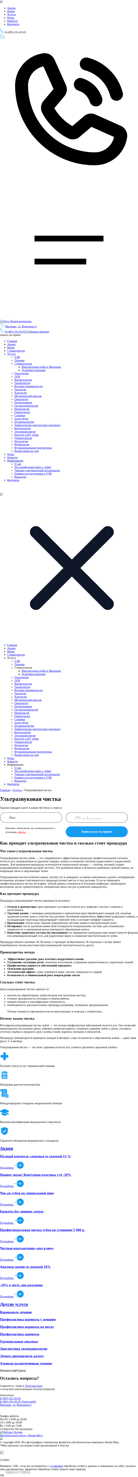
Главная (12, 341)
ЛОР (17, 376)
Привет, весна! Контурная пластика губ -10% (35, 1175)
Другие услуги (14, 1304)
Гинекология (22, 383)
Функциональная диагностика (33, 447)
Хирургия (20, 392)
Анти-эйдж (21, 418)
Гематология (22, 412)
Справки (19, 415)
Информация (15, 460)
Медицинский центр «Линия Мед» (21, 1435)
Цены (10, 17)
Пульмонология (24, 421)
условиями (56, 1465)
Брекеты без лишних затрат (22, 1211)
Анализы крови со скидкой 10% (25, 1267)
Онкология (21, 399)
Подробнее (7, 1167)
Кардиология (22, 428)
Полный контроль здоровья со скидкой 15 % (35, 1156)
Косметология (23, 379)
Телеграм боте (33, 1385)
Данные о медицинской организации (37, 470)
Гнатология (21, 373)
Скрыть (21, 1370)
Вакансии (20, 476)
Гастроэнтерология (26, 405)
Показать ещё (8, 1370)
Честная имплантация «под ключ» (27, 1248)
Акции (11, 8)
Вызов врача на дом (26, 451)
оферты (22, 832)
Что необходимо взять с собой (32, 467)
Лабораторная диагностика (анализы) (37, 425)
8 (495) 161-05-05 (15, 331)
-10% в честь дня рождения (21, 1285)
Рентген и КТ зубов (26, 434)
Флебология (21, 444)
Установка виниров (33, 370)
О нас (17, 463)
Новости (12, 20)
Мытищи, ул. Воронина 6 (20, 326)
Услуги (11, 14)
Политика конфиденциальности (17, 1413)
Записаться (6, 41)
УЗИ (17, 357)
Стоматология (16, 350)
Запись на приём (10, 334)
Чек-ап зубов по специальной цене (27, 1193)
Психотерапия (23, 402)
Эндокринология (24, 431)
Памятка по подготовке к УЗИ (33, 473)
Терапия (19, 360)
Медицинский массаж (28, 396)
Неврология (21, 408)
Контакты (13, 24)
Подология (21, 441)
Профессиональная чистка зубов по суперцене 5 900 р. (42, 1230)
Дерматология (23, 438)
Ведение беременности (28, 386)
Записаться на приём (16, 37)
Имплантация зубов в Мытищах (41, 366)
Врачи (11, 11)
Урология (20, 389)
